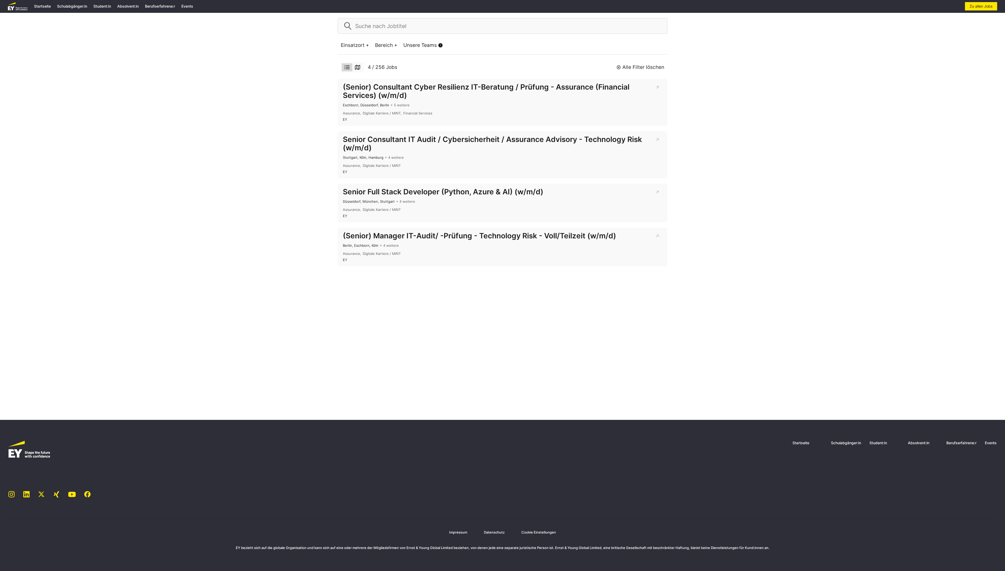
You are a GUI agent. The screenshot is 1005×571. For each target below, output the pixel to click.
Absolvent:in (128, 6)
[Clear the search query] (659, 26)
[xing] (56, 494)
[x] (41, 494)
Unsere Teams (422, 45)
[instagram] (11, 494)
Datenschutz (494, 532)
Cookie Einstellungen (538, 532)
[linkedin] (26, 494)
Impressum (458, 532)
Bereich (384, 45)
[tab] (347, 67)
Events (187, 6)
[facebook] (87, 494)
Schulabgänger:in (72, 6)
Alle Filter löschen (643, 67)
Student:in (102, 6)
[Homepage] (17, 6)
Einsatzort (353, 45)
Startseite (42, 6)
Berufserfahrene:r (160, 6)
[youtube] (72, 494)
